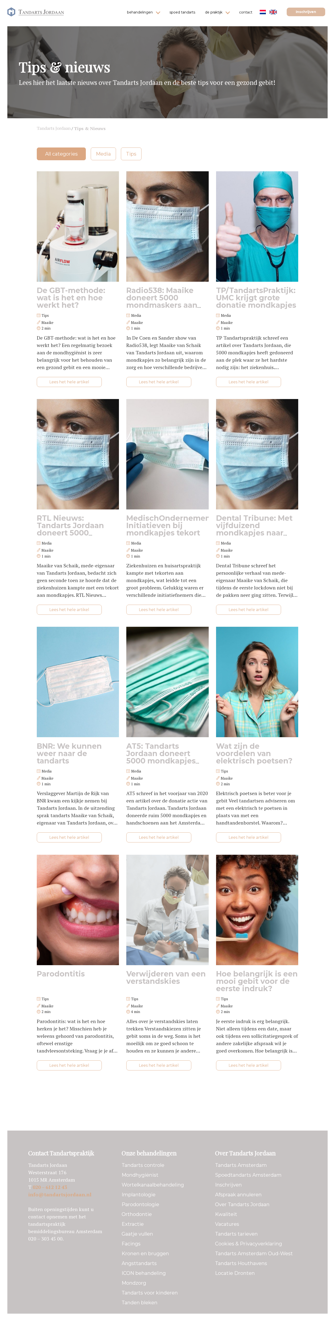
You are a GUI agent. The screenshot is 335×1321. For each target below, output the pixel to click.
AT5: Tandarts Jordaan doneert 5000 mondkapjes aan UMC (161, 757)
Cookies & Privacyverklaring (248, 1244)
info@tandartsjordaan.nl (59, 1194)
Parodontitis (61, 973)
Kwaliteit (226, 1214)
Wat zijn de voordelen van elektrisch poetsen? (254, 753)
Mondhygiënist (140, 1175)
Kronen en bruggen (145, 1253)
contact (245, 12)
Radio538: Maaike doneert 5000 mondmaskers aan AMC (161, 301)
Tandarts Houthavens (241, 1263)
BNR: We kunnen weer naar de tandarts (69, 753)
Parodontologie (140, 1204)
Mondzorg (134, 1283)
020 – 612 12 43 (50, 1187)
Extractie (133, 1224)
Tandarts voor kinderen (150, 1293)
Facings (131, 1244)
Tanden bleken (139, 1303)
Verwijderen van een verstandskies (166, 977)
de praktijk (213, 12)
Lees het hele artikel (69, 382)
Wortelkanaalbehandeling (153, 1185)
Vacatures (227, 1224)
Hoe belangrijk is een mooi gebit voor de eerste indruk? (257, 981)
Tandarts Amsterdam (241, 1165)
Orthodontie (137, 1214)
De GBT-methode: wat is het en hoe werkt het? (71, 298)
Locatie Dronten (235, 1273)
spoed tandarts (182, 12)
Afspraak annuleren (238, 1195)
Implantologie (138, 1195)
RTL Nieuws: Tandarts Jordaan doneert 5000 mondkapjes (70, 529)
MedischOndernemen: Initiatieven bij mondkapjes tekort (169, 525)
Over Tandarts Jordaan (242, 1204)
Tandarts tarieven (236, 1234)
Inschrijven (306, 12)
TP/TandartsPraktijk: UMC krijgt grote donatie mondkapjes (256, 298)
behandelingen (140, 12)
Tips (131, 154)
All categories (61, 154)
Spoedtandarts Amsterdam (248, 1175)
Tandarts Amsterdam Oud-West (254, 1253)
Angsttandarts (139, 1263)
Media (103, 154)
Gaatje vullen (137, 1234)
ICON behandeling (144, 1273)
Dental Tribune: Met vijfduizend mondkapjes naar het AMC (254, 529)
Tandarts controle (143, 1165)
